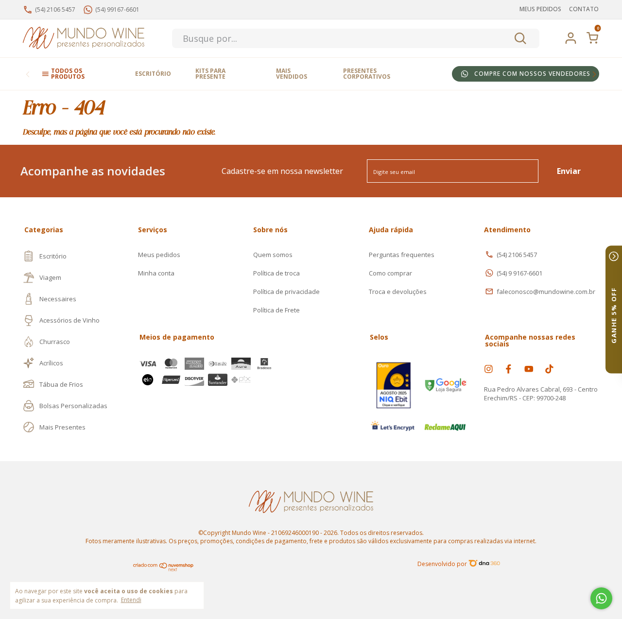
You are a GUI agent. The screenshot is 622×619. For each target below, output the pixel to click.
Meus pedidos (159, 254)
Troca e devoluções (398, 291)
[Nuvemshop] (163, 569)
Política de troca (276, 273)
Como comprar (390, 273)
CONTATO (584, 9)
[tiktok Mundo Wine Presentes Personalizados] (549, 369)
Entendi (131, 599)
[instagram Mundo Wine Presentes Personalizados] (488, 369)
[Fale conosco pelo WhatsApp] (601, 598)
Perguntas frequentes (401, 254)
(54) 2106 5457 (517, 254)
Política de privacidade (286, 291)
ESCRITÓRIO (153, 73)
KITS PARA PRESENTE (210, 74)
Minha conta (156, 273)
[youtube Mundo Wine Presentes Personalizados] (529, 369)
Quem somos (273, 254)
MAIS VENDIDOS (291, 74)
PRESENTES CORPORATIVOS (366, 74)
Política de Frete (276, 310)
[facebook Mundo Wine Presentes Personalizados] (508, 369)
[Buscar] (520, 38)
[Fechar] (614, 256)
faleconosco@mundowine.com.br (546, 291)
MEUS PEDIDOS (540, 9)
